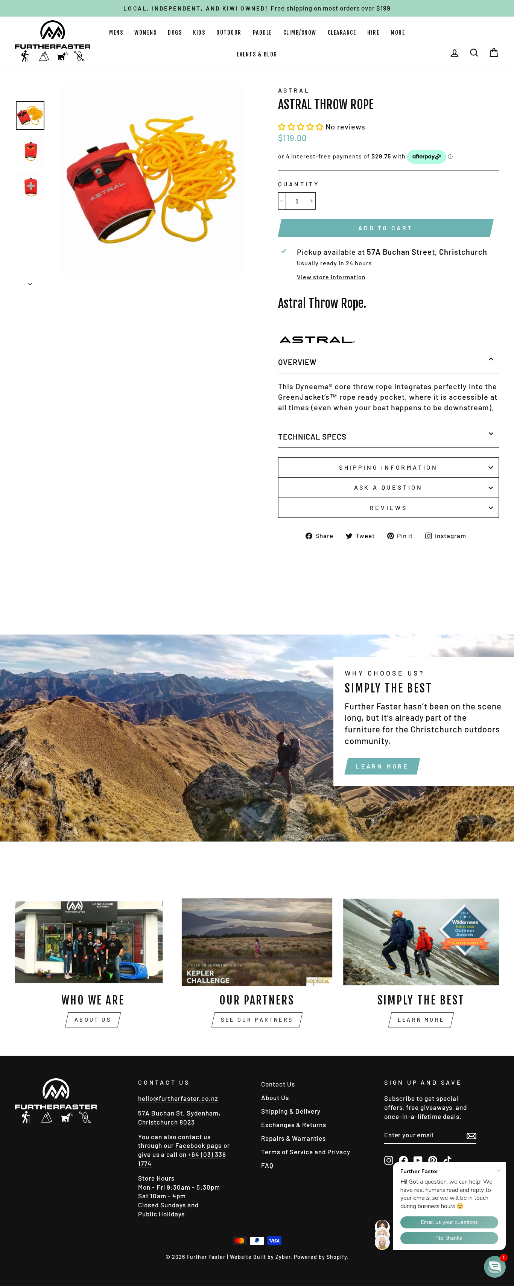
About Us (93, 1020)
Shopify (337, 1257)
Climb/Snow (299, 32)
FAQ (267, 1165)
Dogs (175, 32)
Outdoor (229, 32)
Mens (116, 32)
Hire (373, 32)
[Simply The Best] (421, 942)
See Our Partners (257, 1020)
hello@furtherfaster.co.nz (178, 1098)
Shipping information (388, 467)
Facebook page (198, 1145)
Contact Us (278, 1084)
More (398, 32)
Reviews (389, 507)
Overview (297, 362)
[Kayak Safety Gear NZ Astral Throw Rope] (316, 340)
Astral (294, 90)
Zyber (282, 1257)
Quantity (298, 183)
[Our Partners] (257, 942)
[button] (301, 126)
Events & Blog (257, 54)
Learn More (382, 766)
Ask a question (388, 487)
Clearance (342, 32)
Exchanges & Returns (293, 1124)
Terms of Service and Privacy (305, 1151)
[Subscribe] (471, 1135)
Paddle (262, 32)
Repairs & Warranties (293, 1138)
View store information (331, 276)
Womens (145, 32)
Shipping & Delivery (291, 1111)
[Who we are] (93, 942)
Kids (199, 32)
